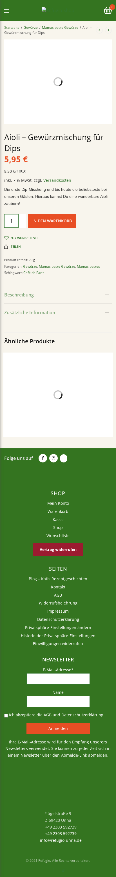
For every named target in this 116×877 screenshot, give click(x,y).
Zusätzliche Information (29, 312)
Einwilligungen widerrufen (58, 643)
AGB (58, 594)
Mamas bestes (88, 266)
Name (58, 692)
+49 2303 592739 (60, 826)
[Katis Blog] (63, 458)
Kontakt (58, 586)
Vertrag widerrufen (58, 549)
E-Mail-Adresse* (58, 669)
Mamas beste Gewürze (60, 27)
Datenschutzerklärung (58, 619)
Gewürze (31, 27)
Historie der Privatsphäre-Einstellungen (58, 635)
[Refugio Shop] (58, 10)
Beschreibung (19, 295)
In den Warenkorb (52, 220)
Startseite (11, 27)
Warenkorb (58, 511)
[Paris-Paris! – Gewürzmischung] (58, 406)
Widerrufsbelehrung (58, 603)
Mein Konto (58, 503)
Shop (58, 527)
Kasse (58, 519)
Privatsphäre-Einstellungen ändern (58, 627)
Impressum (58, 611)
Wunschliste (58, 535)
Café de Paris (33, 272)
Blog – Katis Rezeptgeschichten (58, 578)
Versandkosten (57, 180)
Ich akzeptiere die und (55, 714)
